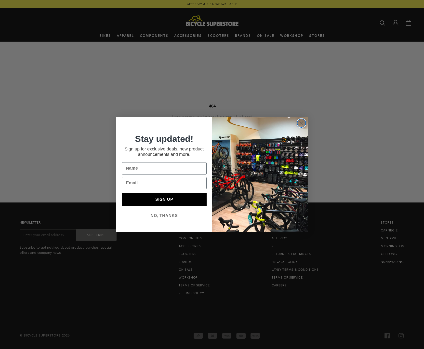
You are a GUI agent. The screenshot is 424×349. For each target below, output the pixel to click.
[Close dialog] (301, 123)
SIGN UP (164, 199)
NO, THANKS (164, 216)
